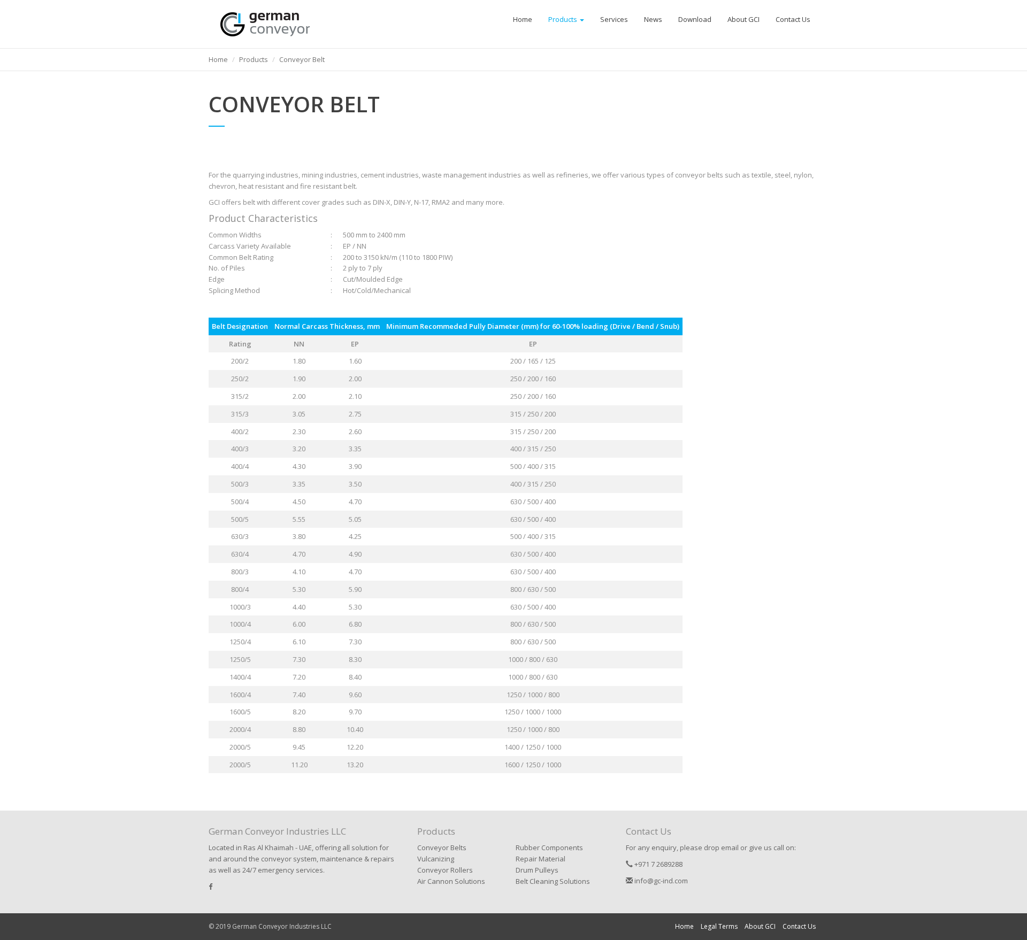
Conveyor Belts (441, 847)
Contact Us (793, 19)
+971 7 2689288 (658, 864)
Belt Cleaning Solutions (553, 881)
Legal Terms (719, 926)
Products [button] (563, 19)
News (653, 19)
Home (522, 19)
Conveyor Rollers (445, 870)
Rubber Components (549, 847)
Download (694, 19)
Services (614, 19)
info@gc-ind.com (660, 880)
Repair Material (540, 859)
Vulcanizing (435, 859)
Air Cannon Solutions (451, 881)
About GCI (743, 19)
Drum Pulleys (537, 870)
